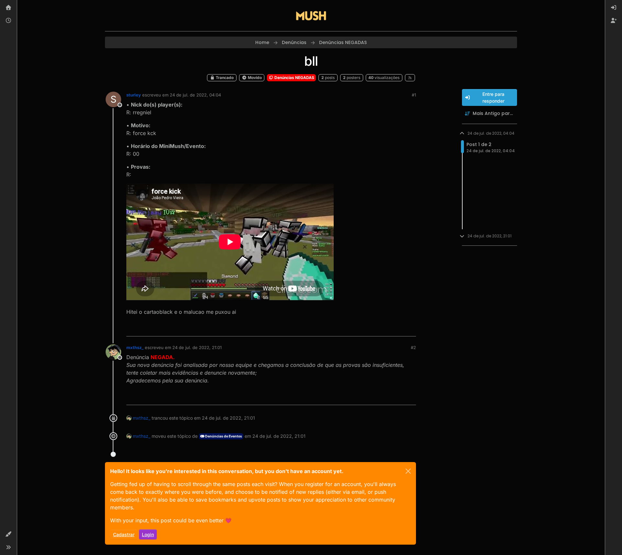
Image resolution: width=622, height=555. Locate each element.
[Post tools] (410, 328)
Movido (254, 77)
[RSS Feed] (410, 77)
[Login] (613, 8)
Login (148, 534)
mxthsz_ (135, 347)
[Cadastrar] (613, 21)
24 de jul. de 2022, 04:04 (195, 94)
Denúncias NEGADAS (293, 77)
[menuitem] (613, 8)
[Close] (408, 471)
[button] (8, 534)
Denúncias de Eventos (223, 436)
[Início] (8, 8)
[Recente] (8, 21)
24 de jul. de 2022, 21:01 (197, 347)
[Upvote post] (387, 328)
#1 (414, 94)
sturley (133, 94)
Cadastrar (123, 534)
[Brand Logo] (311, 15)
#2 (413, 347)
